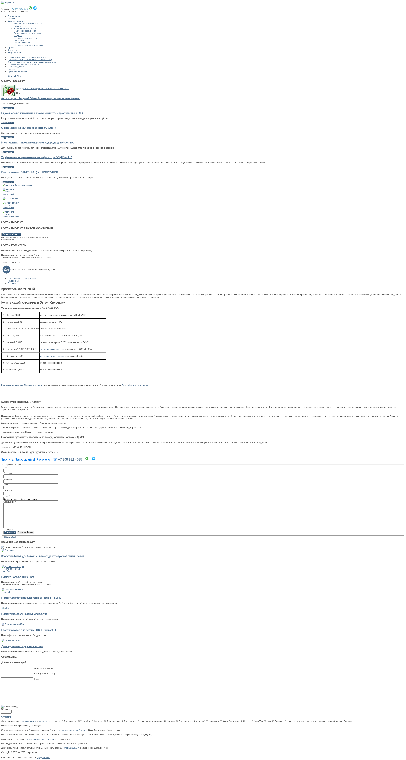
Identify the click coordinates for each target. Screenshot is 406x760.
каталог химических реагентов (39, 739)
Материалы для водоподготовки (28, 45)
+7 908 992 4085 (70, 459)
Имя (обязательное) (43, 668)
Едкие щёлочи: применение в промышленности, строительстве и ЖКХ (42, 113)
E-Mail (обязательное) (44, 673)
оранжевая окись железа (52, 356)
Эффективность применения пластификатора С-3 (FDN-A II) (36, 157)
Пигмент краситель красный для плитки (24, 614)
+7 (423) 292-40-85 (19, 9)
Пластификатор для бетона (135, 385)
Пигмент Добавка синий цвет (17, 577)
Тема (6, 496)
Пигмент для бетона (33, 385)
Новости (12, 18)
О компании (14, 16)
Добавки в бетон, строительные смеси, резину (30, 59)
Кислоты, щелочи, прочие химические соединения (25, 29)
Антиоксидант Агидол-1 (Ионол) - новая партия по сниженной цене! (40, 98)
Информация (15, 52)
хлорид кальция (71, 748)
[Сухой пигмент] (11, 198)
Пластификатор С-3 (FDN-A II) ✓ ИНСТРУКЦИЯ (29, 172)
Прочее (11, 69)
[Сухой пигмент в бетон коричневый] (11, 207)
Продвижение (43, 757)
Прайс (11, 47)
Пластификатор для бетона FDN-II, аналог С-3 (28, 630)
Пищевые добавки (22, 43)
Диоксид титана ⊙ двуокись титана (22, 646)
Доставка (12, 283)
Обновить (5, 709)
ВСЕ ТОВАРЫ (14, 76)
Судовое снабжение (17, 71)
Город (6, 485)
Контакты (12, 50)
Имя (6, 467)
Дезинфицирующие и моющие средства (27, 57)
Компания (8, 479)
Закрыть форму (25, 532)
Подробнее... (7, 108)
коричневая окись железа (52, 349)
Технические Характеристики (22, 278)
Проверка (8, 529)
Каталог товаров (16, 21)
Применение (13, 281)
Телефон (7, 490)
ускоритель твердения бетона (71, 730)
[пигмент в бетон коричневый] (17, 185)
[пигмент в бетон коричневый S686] (11, 216)
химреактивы (45, 721)
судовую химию (28, 721)
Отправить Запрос (11, 234)
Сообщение (9, 502)
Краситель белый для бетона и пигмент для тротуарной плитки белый (42, 556)
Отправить (10, 532)
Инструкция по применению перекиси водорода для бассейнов (37, 142)
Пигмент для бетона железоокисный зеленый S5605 (31, 597)
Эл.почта (8, 473)
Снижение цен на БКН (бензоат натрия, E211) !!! (29, 128)
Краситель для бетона (12, 385)
